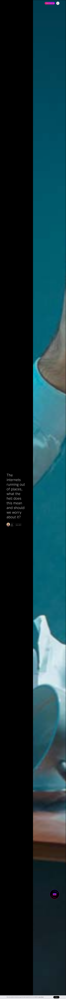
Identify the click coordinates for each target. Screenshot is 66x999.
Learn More (41, 997)
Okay (56, 997)
